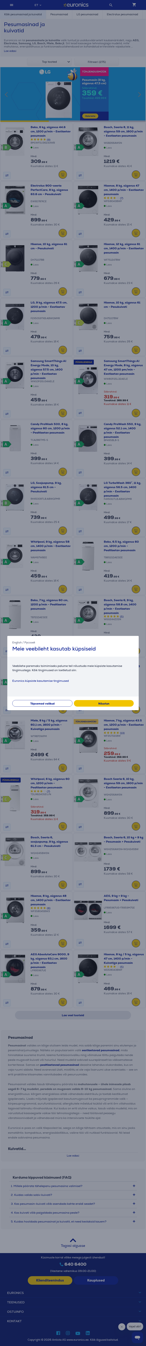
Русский (29, 642)
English (17, 642)
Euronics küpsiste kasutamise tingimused (40, 681)
